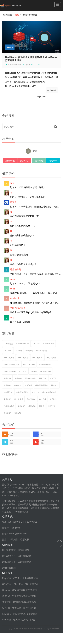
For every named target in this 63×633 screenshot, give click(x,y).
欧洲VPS (35, 392)
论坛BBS (53, 160)
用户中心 (24, 160)
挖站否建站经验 (41, 385)
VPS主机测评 (9, 357)
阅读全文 (53, 90)
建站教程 (7, 385)
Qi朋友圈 (13, 539)
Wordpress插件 (45, 364)
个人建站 (22, 371)
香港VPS (17, 413)
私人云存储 (18, 399)
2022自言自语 (9, 561)
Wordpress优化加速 (11, 364)
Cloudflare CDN (22, 343)
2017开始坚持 (9, 549)
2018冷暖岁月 (24, 549)
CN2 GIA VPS (48, 343)
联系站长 (24, 539)
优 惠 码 (6, 595)
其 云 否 (6, 589)
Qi (29, 64)
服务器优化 (8, 392)
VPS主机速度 (37, 357)
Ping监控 (6, 578)
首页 (17, 14)
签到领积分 (10, 160)
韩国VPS (51, 406)
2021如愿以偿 (24, 555)
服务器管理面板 (22, 392)
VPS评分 (6, 619)
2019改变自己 (9, 555)
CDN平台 (6, 584)
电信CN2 (7, 399)
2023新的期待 (24, 561)
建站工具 (53, 378)
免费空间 (6, 601)
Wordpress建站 (29, 364)
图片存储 (42, 378)
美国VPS (31, 406)
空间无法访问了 (17, 307)
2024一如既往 (9, 567)
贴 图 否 (6, 607)
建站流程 (17, 385)
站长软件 (53, 399)
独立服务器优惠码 (49, 392)
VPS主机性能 (41, 350)
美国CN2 (21, 406)
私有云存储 (31, 399)
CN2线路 (18, 350)
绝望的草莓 (15, 269)
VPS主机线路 (23, 357)
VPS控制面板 (51, 357)
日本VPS (54, 385)
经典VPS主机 (9, 406)
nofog (12, 278)
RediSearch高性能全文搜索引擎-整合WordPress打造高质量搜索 (31, 59)
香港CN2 (7, 413)
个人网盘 (33, 371)
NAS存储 (29, 350)
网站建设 (10, 47)
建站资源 (28, 385)
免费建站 (18, 378)
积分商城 (39, 160)
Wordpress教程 (10, 371)
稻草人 (13, 202)
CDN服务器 (8, 343)
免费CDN (7, 378)
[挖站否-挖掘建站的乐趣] (17, 5)
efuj (11, 317)
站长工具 (42, 399)
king (12, 182)
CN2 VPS (7, 350)
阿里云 (41, 406)
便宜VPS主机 (45, 371)
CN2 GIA (36, 343)
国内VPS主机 (30, 378)
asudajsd (14, 298)
